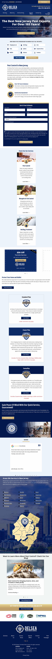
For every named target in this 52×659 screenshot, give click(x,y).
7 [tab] (27, 475)
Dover (37, 492)
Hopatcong (38, 495)
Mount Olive (39, 500)
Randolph (38, 503)
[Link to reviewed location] (26, 446)
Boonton (6, 492)
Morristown (23, 500)
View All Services (8, 418)
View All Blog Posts (26, 600)
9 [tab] (30, 475)
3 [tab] (19, 475)
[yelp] (27, 641)
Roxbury (22, 506)
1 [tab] (25, 273)
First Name (7, 107)
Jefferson (6, 497)
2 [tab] (27, 273)
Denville (22, 492)
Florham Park (23, 495)
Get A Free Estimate (26, 609)
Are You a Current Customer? (10, 117)
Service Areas (20, 12)
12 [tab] (36, 475)
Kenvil (21, 497)
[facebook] (24, 641)
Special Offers (31, 13)
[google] (26, 641)
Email (28, 112)
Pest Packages (47, 13)
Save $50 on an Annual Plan (26, 33)
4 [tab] (21, 475)
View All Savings (8, 287)
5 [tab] (23, 475)
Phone (6, 112)
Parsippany (22, 503)
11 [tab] (34, 475)
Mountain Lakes (8, 503)
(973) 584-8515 (21, 651)
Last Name (29, 107)
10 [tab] (32, 475)
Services (5, 12)
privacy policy (25, 138)
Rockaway (6, 506)
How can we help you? (9, 122)
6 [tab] (25, 475)
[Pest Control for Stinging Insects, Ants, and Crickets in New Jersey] (25, 577)
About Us (12, 12)
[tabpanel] (20, 261)
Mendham (6, 500)
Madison (38, 497)
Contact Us (38, 12)
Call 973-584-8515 (44, 8)
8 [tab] (28, 475)
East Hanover (7, 495)
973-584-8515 (35, 606)
